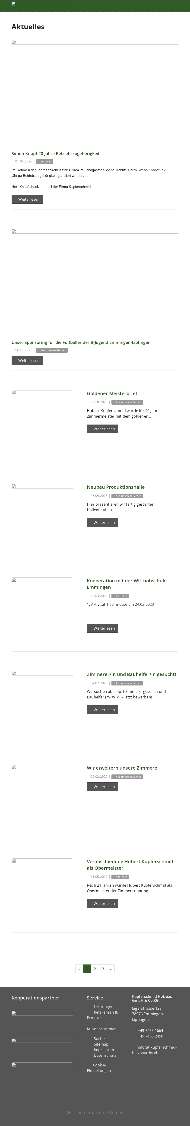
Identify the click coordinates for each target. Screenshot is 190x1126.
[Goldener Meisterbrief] (42, 421)
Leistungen (104, 1006)
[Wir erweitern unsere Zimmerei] (42, 795)
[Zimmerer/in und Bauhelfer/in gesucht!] (42, 702)
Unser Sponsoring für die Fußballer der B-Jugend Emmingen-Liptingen (81, 342)
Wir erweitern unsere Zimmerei (123, 768)
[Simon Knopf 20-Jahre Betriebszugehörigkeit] (95, 92)
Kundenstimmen (102, 1028)
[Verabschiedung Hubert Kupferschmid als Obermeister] (42, 889)
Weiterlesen (28, 199)
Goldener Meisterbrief (112, 393)
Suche (99, 1038)
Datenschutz (105, 1055)
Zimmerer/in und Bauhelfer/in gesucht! (131, 674)
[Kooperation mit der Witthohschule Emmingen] (42, 608)
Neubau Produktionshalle (116, 487)
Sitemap (101, 1044)
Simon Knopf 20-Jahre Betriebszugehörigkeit (56, 153)
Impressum (104, 1049)
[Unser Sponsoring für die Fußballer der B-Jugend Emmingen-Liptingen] (95, 281)
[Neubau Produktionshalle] (42, 514)
